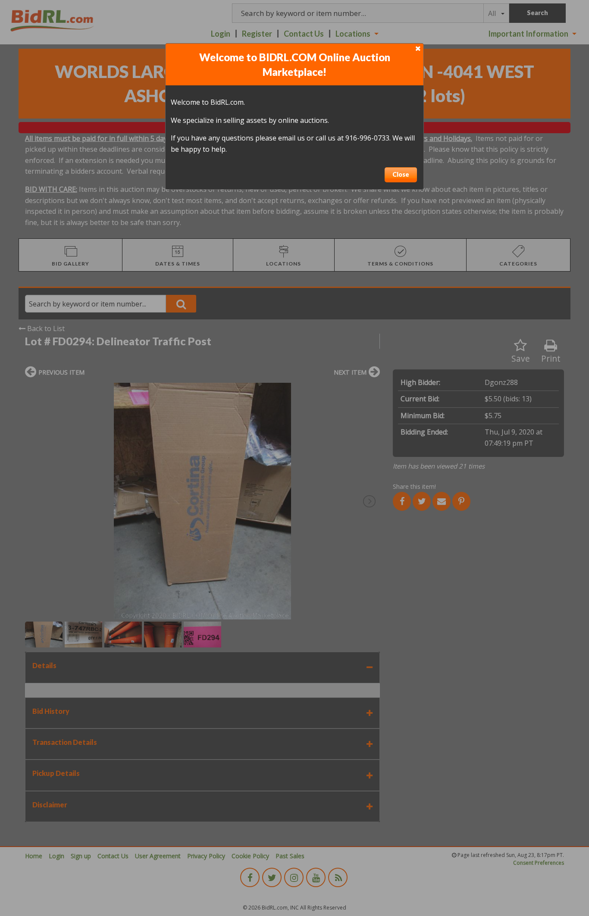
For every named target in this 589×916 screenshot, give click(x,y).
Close (400, 174)
